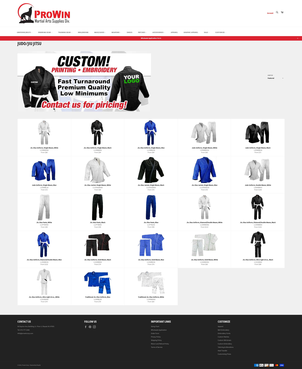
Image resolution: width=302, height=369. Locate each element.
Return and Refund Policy (160, 344)
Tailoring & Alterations (225, 347)
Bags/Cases (99, 32)
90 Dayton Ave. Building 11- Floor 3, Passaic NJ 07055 (35, 326)
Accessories (158, 32)
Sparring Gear (44, 32)
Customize (220, 32)
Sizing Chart (155, 326)
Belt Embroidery (223, 330)
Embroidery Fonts (224, 333)
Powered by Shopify (35, 365)
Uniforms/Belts (24, 32)
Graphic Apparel (191, 32)
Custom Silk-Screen (224, 340)
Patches (142, 32)
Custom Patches (223, 337)
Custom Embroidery (225, 344)
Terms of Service (156, 347)
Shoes (129, 32)
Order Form (155, 333)
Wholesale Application (159, 330)
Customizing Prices (224, 354)
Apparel (174, 32)
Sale (206, 32)
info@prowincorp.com (25, 333)
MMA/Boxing (83, 32)
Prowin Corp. (25, 365)
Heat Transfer (222, 351)
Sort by (270, 75)
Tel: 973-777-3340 (23, 330)
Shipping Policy (156, 340)
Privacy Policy (156, 337)
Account (270, 13)
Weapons (116, 32)
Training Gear (64, 32)
